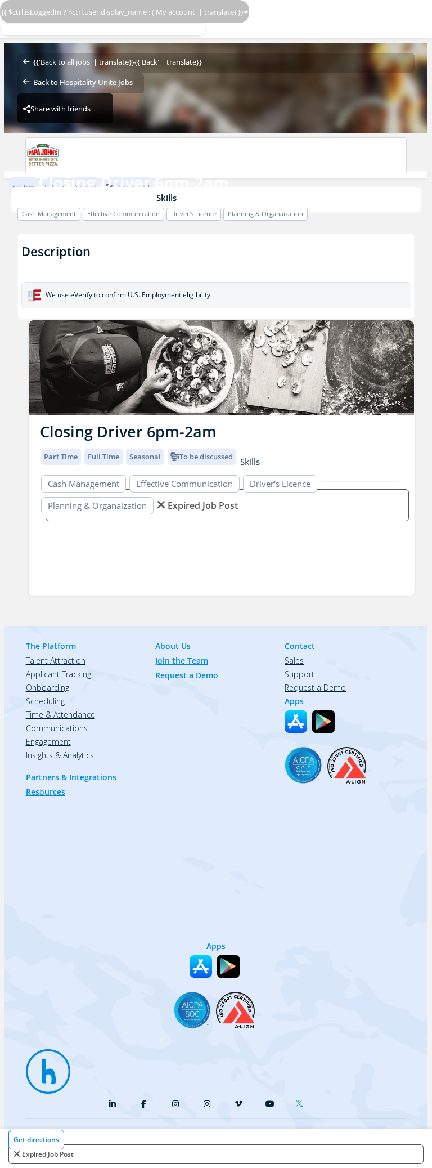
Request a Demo (186, 675)
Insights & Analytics (60, 755)
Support (299, 674)
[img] (221, 367)
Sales (294, 660)
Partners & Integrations (71, 777)
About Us (173, 646)
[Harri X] (301, 1101)
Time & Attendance (60, 714)
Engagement (48, 741)
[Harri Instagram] (175, 1103)
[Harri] (43, 1066)
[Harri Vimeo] (238, 1103)
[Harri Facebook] (144, 1103)
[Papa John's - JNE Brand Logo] (216, 156)
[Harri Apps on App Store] (296, 721)
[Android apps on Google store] (323, 721)
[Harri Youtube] (270, 1103)
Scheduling (45, 701)
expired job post (48, 1154)
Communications (57, 728)
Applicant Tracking (58, 674)
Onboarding (47, 687)
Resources (45, 791)
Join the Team (181, 660)
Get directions (36, 1139)
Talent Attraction (56, 660)
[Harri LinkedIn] (112, 1103)
